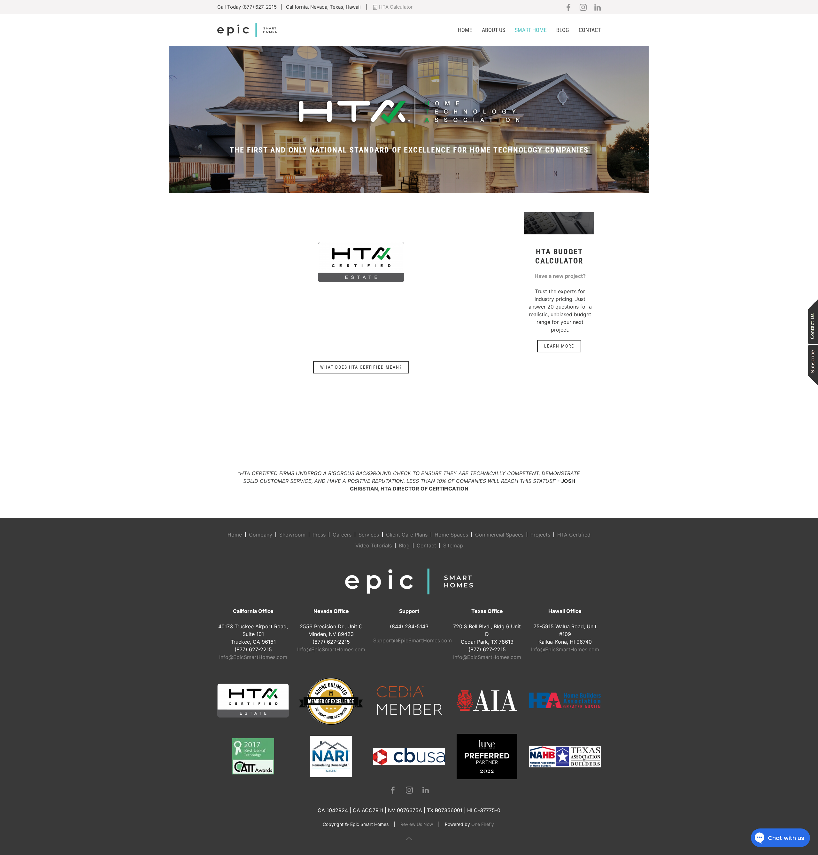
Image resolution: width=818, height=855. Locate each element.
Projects (540, 534)
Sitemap (453, 545)
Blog (562, 30)
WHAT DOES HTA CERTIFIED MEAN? (361, 367)
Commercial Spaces (499, 534)
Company (260, 534)
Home (465, 30)
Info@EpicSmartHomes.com (253, 657)
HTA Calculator (395, 7)
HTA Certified (573, 534)
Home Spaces (451, 534)
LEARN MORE (559, 346)
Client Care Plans (407, 534)
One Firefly (482, 824)
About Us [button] (493, 30)
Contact (590, 30)
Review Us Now (416, 824)
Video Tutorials (373, 545)
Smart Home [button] (531, 30)
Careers (342, 534)
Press (319, 534)
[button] (409, 838)
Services (369, 534)
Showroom (292, 534)
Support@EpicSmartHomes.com (412, 640)
